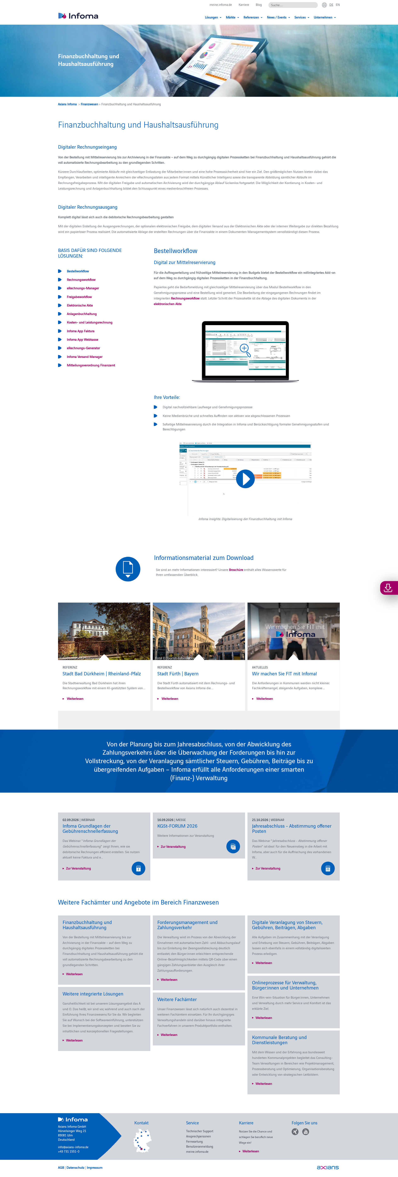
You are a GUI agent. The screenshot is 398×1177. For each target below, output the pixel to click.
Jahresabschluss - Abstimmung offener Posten (291, 828)
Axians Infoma (67, 104)
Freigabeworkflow (79, 296)
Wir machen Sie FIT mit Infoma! (284, 673)
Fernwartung (194, 1141)
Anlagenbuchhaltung (82, 313)
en (338, 4)
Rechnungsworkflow (81, 279)
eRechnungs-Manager (83, 288)
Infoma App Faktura (81, 330)
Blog (259, 4)
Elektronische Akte (80, 305)
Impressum (94, 1167)
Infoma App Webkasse (82, 339)
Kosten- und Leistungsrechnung (90, 322)
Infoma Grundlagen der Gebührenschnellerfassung (90, 828)
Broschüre (236, 569)
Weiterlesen (75, 698)
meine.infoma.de (221, 4)
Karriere (244, 4)
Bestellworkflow (78, 271)
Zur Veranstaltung (78, 868)
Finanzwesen (89, 104)
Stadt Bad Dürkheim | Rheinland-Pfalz (102, 673)
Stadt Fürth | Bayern (178, 673)
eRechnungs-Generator (83, 347)
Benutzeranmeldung (199, 1146)
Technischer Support (199, 1131)
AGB (61, 1167)
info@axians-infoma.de (73, 1147)
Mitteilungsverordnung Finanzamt (91, 365)
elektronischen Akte (168, 303)
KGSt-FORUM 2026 (177, 825)
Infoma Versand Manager (84, 356)
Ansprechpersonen (198, 1136)
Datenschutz (75, 1167)
